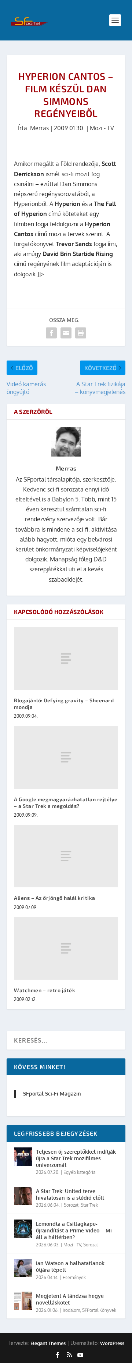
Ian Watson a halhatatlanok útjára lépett (70, 1266)
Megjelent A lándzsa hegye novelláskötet (70, 1299)
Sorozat (71, 1205)
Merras (39, 128)
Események (74, 1277)
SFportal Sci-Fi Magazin (52, 1093)
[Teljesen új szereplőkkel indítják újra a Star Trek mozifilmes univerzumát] (23, 1156)
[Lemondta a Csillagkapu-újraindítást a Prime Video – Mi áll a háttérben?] (23, 1229)
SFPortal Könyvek (99, 1310)
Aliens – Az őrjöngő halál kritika (54, 898)
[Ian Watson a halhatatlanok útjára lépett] (23, 1268)
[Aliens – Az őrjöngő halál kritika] (66, 856)
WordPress (112, 1343)
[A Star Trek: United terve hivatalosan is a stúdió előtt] (23, 1196)
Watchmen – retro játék (44, 990)
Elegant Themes (48, 1343)
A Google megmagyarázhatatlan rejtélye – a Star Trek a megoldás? (66, 802)
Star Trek (89, 1205)
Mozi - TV (102, 128)
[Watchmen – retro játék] (66, 948)
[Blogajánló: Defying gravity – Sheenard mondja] (66, 658)
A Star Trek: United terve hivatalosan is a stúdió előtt (70, 1194)
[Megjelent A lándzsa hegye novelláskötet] (23, 1301)
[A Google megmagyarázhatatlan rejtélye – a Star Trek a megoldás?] (66, 757)
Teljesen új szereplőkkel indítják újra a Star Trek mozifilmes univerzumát (76, 1158)
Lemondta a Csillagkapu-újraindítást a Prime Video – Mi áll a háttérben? (74, 1230)
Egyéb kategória (79, 1172)
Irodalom (71, 1310)
